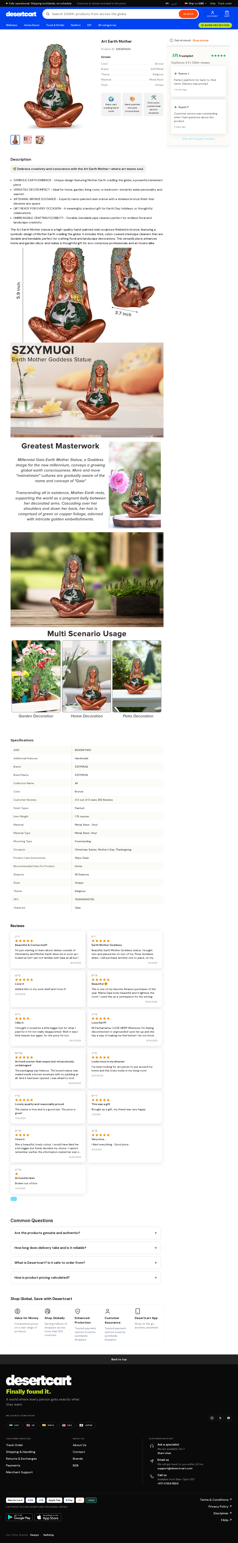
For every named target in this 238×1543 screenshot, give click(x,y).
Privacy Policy (220, 1506)
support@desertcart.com (174, 1468)
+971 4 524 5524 (168, 1483)
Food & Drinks (55, 25)
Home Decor (32, 25)
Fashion (75, 25)
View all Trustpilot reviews (198, 138)
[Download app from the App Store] (48, 1517)
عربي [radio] (174, 3)
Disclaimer (223, 1513)
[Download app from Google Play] (19, 1517)
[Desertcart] (21, 14)
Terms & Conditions (216, 1500)
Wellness (11, 25)
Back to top (119, 1359)
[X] (220, 1418)
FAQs (226, 1520)
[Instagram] (212, 1418)
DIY (89, 25)
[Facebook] (228, 1418)
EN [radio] (167, 3)
